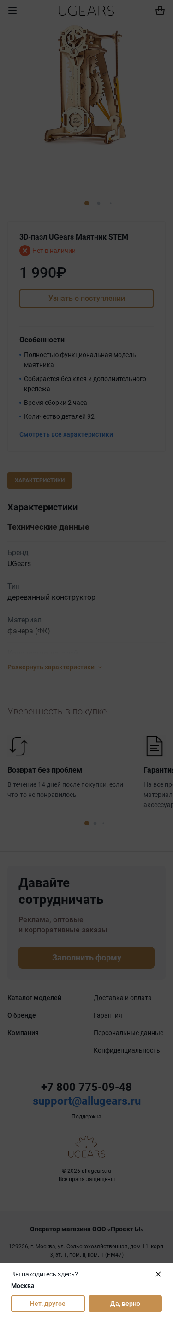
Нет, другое (48, 1303)
